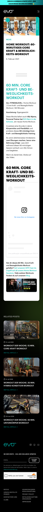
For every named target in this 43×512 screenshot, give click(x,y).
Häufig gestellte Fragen (10, 493)
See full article (10, 353)
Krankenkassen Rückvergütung (28, 490)
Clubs (6, 500)
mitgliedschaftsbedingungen (30, 498)
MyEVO (6, 489)
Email (6, 460)
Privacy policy (28, 494)
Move (8, 39)
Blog (28, 275)
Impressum (26, 502)
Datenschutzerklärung (10, 469)
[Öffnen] (38, 11)
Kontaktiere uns (10, 497)
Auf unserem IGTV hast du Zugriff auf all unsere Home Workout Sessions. (21, 270)
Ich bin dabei (34, 460)
